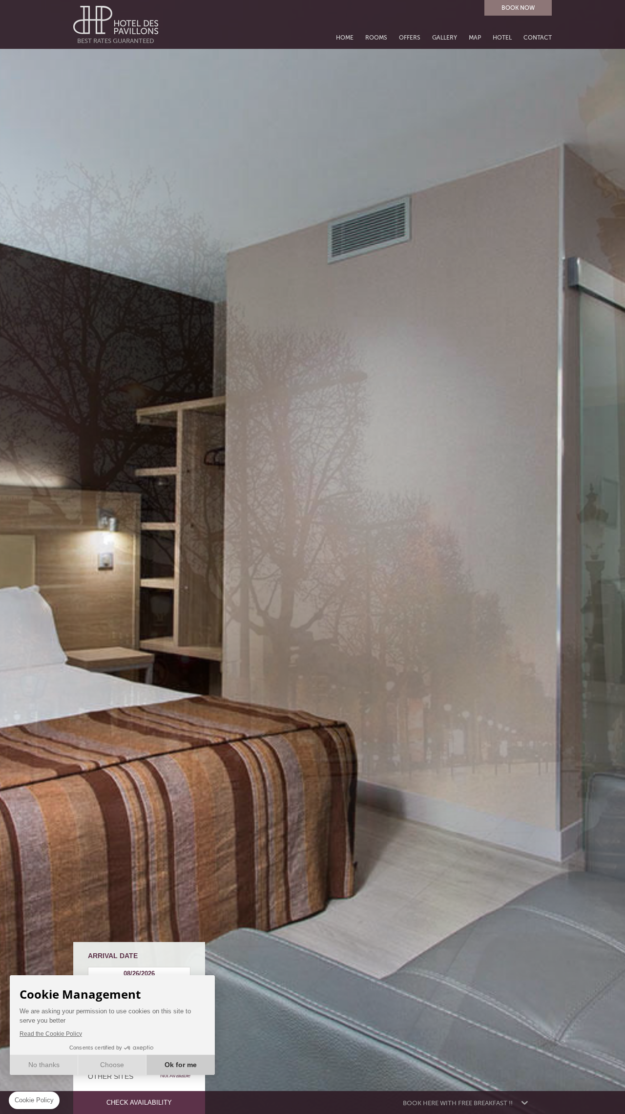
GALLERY (444, 38)
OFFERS (409, 38)
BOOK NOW (518, 7)
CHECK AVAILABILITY (139, 1102)
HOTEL (502, 38)
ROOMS (376, 38)
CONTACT (537, 38)
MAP (475, 38)
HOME (345, 38)
